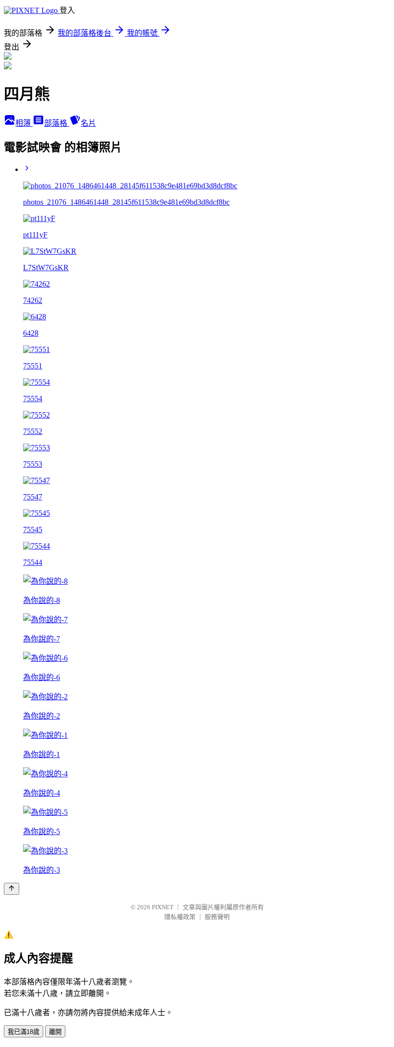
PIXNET (162, 907)
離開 (55, 1031)
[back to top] (11, 889)
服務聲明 (217, 916)
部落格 (56, 123)
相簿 (24, 123)
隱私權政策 (180, 916)
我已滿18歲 (23, 1031)
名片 (88, 123)
